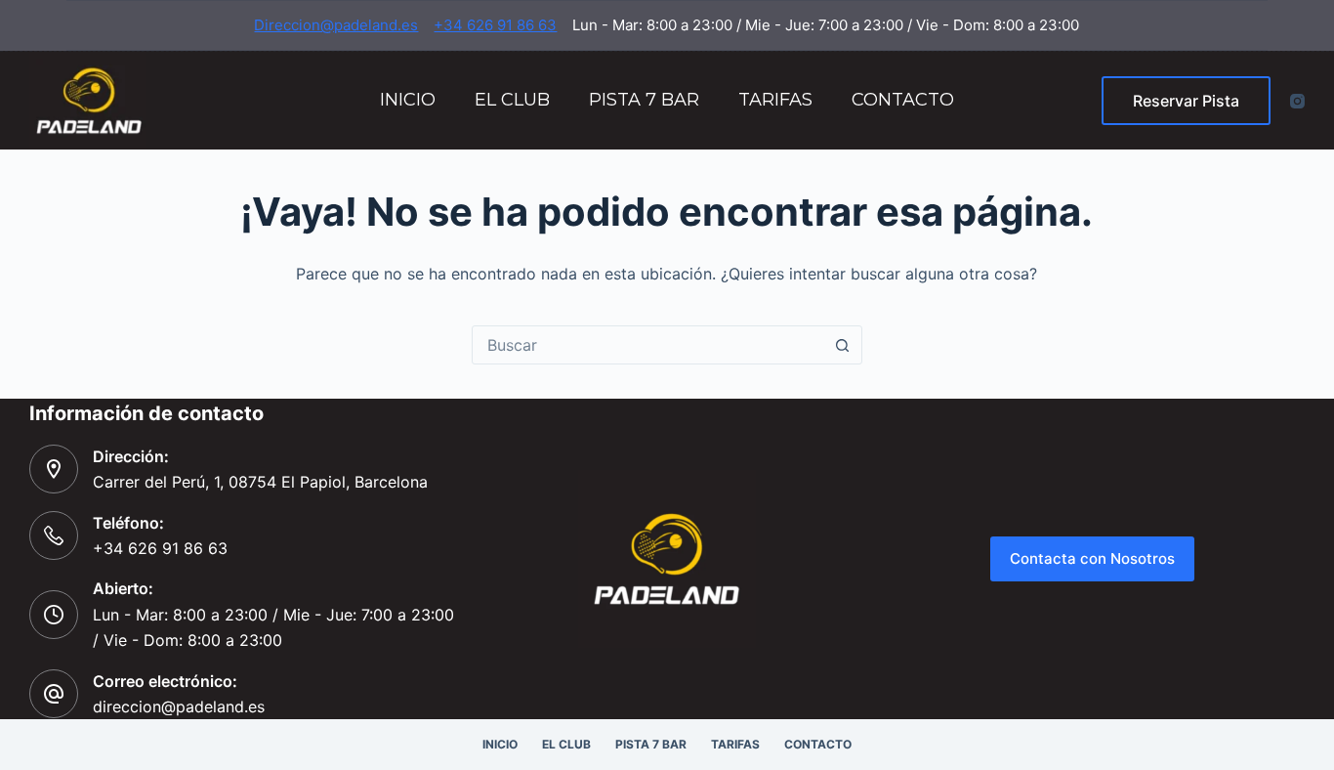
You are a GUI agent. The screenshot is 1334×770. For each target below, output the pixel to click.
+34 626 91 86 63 (495, 25)
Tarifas (775, 99)
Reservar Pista (1186, 100)
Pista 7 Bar (644, 99)
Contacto (903, 99)
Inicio (408, 99)
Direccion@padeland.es (336, 25)
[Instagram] (1297, 101)
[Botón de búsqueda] (842, 345)
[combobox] (648, 344)
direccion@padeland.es (179, 706)
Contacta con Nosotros (1092, 558)
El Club (512, 99)
